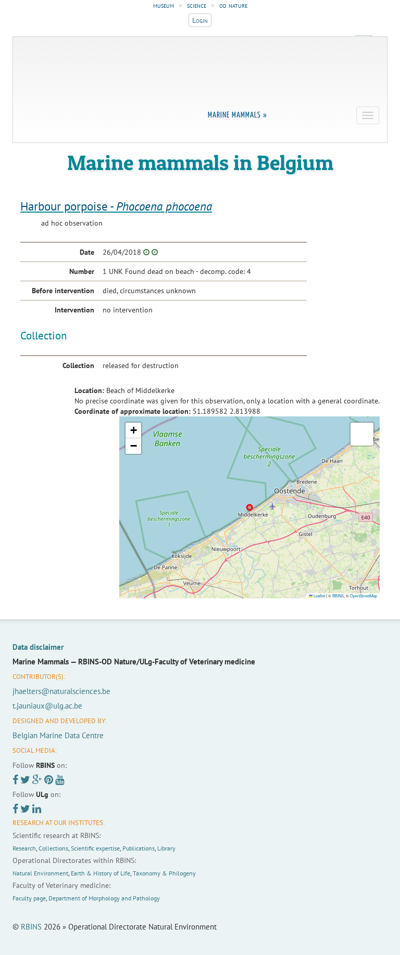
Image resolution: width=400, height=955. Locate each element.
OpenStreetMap (363, 595)
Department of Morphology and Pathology (104, 898)
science (196, 5)
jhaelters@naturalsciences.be (61, 691)
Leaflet (318, 595)
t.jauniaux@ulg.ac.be (47, 706)
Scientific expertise (95, 848)
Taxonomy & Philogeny (164, 873)
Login (200, 20)
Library (166, 848)
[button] (133, 430)
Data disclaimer (38, 647)
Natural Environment (40, 873)
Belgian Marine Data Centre (58, 735)
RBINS (338, 595)
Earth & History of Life (100, 873)
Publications (138, 848)
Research (24, 848)
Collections (53, 848)
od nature (233, 5)
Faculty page (29, 898)
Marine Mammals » (237, 115)
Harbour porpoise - (116, 206)
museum (163, 5)
